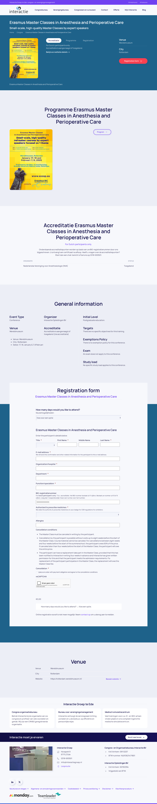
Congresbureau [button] (41, 10)
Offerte (116, 10)
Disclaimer (106, 789)
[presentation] (53, 583)
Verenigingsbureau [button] (61, 10)
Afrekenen (143, 2)
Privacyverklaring (90, 789)
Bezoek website (112, 679)
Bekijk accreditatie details (56, 52)
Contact (104, 10)
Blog (144, 10)
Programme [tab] (71, 40)
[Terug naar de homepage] (19, 10)
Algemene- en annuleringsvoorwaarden (47, 789)
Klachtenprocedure (124, 789)
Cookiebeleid (73, 789)
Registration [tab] (88, 40)
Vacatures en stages (18, 789)
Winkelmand (132, 2)
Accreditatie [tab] (53, 40)
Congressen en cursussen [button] (85, 10)
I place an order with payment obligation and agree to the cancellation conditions (67, 572)
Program (100, 132)
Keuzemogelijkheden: (45, 413)
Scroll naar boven (134, 737)
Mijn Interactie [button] (131, 10)
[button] (31, 159)
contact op (85, 614)
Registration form (131, 61)
